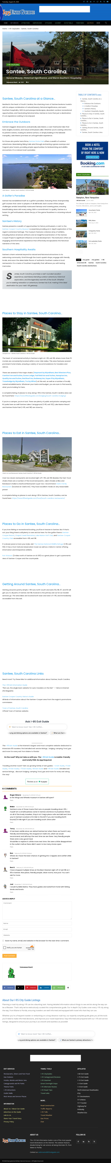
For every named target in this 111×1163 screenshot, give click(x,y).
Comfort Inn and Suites (12, 375)
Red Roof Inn (27, 378)
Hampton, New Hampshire (87, 197)
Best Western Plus (63, 372)
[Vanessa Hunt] (11, 971)
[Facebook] (84, 2)
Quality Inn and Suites (11, 378)
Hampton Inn (61, 375)
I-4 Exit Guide (59, 766)
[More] (68, 987)
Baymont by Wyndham (44, 372)
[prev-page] (77, 252)
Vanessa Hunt (12, 82)
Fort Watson (7, 555)
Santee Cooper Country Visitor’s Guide (18, 696)
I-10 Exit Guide (13, 769)
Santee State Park (36, 141)
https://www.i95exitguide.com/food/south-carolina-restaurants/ (38, 498)
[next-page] (81, 252)
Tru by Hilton (30, 381)
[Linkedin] (91, 2)
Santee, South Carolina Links (92, 132)
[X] (104, 2)
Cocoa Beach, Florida (94, 210)
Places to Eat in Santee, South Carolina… (91, 119)
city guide (85, 260)
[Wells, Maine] (81, 223)
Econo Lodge (28, 375)
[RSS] (101, 2)
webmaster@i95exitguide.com (49, 1152)
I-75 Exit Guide (25, 769)
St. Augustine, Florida (94, 231)
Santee (91, 263)
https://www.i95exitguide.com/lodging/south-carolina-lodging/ (40, 396)
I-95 (102, 260)
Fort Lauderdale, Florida (95, 241)
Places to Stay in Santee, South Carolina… (92, 115)
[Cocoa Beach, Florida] (81, 213)
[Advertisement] (64, 9)
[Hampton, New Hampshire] (92, 187)
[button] (106, 23)
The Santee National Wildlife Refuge (48, 544)
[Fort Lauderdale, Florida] (81, 244)
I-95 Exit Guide (11, 745)
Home (4, 29)
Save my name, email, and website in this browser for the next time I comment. (37, 941)
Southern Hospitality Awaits (94, 111)
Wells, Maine (92, 220)
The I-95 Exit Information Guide (14, 685)
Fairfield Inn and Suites (45, 375)
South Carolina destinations (87, 266)
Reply (11, 800)
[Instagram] (87, 2)
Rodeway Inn (39, 378)
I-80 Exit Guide (37, 769)
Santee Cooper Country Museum (15, 229)
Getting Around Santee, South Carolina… (91, 129)
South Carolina (101, 263)
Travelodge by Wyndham (13, 381)
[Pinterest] (94, 2)
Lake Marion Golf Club (44, 535)
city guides (95, 260)
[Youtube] (107, 2)
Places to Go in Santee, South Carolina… (91, 124)
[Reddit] (97, 2)
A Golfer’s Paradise (91, 106)
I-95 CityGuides (14, 29)
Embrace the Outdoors (92, 103)
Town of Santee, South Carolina (15, 708)
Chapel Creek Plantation (25, 535)
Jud (11, 884)
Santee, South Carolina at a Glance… (90, 100)
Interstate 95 (81, 263)
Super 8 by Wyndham (55, 378)
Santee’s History (90, 109)
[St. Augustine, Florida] (81, 233)
